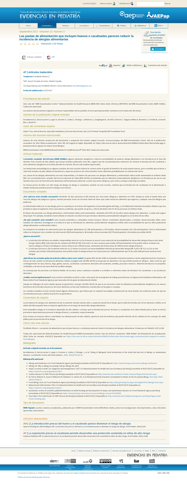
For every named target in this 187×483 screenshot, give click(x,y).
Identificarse (124, 3)
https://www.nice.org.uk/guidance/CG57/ (45, 371)
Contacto (162, 450)
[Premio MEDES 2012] (54, 460)
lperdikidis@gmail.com (82, 86)
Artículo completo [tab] (34, 57)
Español (86, 3)
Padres (123, 25)
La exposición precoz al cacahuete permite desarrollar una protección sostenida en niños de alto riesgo (89, 433)
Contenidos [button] (46, 25)
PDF (53, 57)
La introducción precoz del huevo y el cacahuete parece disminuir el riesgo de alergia (80, 423)
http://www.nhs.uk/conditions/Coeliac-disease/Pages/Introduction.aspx (127, 374)
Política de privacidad (26, 477)
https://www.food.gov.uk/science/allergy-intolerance (135, 363)
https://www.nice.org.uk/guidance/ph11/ (45, 388)
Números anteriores (101, 450)
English (93, 3)
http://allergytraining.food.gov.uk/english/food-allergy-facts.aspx (136, 382)
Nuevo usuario (106, 3)
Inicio (28, 25)
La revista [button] (83, 25)
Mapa (147, 450)
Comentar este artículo (157, 65)
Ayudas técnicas (43, 477)
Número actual (84, 450)
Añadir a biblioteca (134, 65)
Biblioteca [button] (142, 25)
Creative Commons (79, 473)
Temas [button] (65, 25)
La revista (138, 450)
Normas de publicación (122, 450)
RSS (153, 450)
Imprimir (116, 65)
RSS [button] (159, 25)
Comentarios (104, 25)
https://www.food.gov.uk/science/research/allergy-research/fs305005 (92, 393)
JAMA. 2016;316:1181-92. (73, 355)
